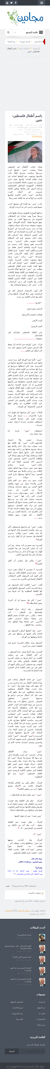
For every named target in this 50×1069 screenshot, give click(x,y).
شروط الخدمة (17, 1008)
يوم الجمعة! (21, 42)
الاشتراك (8, 911)
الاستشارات (40, 1019)
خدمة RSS (41, 1025)
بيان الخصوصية (17, 1013)
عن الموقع (41, 1008)
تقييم (7, 886)
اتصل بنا (42, 1013)
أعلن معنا (19, 1019)
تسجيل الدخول (24, 911)
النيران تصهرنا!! (34, 42)
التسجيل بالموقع (17, 1002)
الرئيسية (42, 1002)
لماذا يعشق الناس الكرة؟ (21, 957)
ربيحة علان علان (31, 125)
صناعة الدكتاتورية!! (6, 42)
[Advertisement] (25, 84)
